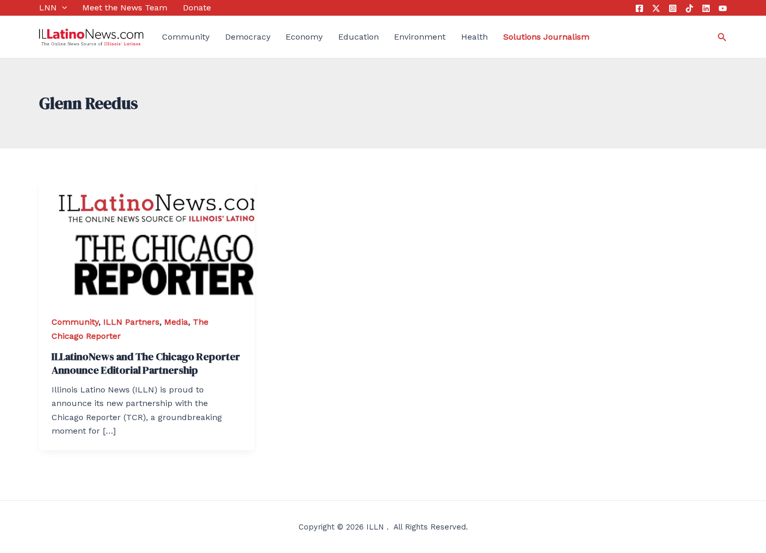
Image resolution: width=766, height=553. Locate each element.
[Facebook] (639, 8)
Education (358, 37)
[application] (62, 8)
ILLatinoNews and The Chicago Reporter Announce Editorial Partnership (146, 363)
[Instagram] (673, 8)
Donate (197, 8)
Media (176, 322)
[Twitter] (656, 8)
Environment (420, 37)
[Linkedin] (706, 8)
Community (185, 37)
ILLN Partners (131, 322)
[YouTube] (723, 8)
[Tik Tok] (689, 8)
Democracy (247, 37)
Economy (304, 37)
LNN (48, 8)
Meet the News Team (124, 8)
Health (474, 37)
